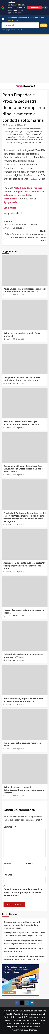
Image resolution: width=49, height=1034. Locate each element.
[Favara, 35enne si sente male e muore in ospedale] (24, 591)
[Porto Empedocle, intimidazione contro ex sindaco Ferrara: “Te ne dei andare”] (24, 270)
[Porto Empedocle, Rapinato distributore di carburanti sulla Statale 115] (24, 680)
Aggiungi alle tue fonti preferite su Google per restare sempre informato (16, 7)
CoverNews (17, 1030)
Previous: (20, 224)
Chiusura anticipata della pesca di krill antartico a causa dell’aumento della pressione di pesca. (22, 925)
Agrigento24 (10, 202)
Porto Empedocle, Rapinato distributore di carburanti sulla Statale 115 (23, 700)
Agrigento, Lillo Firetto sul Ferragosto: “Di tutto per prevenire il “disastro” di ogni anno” (24, 566)
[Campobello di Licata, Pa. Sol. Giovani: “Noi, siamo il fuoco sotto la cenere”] (24, 359)
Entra (43, 25)
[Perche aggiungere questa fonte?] (45, 7)
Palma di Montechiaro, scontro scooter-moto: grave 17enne (23, 655)
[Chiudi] (6, 7)
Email (29, 863)
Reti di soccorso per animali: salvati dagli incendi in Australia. (23, 950)
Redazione (9, 125)
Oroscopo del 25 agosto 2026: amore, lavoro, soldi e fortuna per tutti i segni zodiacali (24, 934)
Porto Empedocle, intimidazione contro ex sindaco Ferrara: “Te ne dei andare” (24, 290)
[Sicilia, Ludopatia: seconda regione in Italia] (24, 724)
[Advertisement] (24, 58)
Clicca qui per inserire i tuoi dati (12, 30)
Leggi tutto (10, 207)
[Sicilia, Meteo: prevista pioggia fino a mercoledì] (24, 315)
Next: (25, 236)
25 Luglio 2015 (22, 125)
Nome (7, 863)
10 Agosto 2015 (20, 295)
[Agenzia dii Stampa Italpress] (20, 979)
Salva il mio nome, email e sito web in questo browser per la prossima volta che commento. (23, 892)
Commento (10, 826)
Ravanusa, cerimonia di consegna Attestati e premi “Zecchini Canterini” (22, 423)
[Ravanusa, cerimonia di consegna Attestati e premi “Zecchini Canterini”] (24, 403)
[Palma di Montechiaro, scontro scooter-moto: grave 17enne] (24, 636)
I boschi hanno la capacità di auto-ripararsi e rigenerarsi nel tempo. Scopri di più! (24, 957)
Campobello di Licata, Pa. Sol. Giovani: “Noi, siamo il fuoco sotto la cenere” (23, 378)
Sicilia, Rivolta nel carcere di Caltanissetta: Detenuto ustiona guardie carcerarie (24, 790)
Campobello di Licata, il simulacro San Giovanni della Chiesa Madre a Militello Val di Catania (23, 469)
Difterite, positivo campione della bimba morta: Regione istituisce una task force (23, 942)
